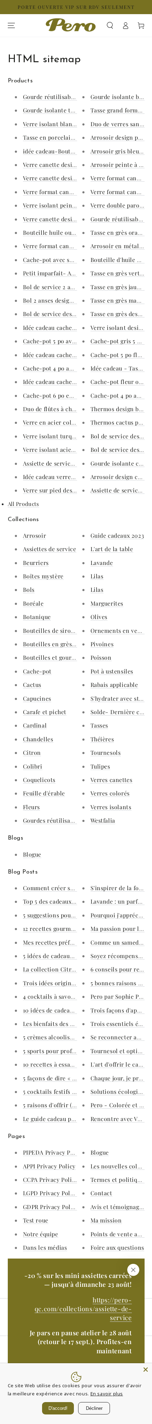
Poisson (101, 657)
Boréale (33, 603)
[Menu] (11, 25)
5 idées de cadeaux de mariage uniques (75, 955)
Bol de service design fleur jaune (67, 313)
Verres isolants (110, 807)
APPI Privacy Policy (49, 1166)
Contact (101, 1193)
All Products (23, 503)
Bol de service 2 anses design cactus (72, 287)
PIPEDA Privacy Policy (53, 1152)
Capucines (37, 698)
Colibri (32, 766)
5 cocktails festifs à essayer (60, 1091)
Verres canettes (111, 779)
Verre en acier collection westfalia (70, 422)
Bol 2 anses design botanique (63, 300)
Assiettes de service (49, 549)
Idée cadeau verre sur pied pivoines (71, 476)
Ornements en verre (118, 630)
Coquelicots (39, 779)
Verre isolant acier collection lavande (75, 449)
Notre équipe (40, 1234)
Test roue (35, 1220)
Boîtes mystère (43, 576)
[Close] (145, 1369)
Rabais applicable (114, 684)
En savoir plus (106, 1393)
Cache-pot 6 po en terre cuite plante (73, 395)
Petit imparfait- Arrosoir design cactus (76, 273)
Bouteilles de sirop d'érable (60, 630)
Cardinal (35, 725)
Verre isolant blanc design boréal (68, 124)
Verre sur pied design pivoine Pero (70, 490)
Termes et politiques (118, 1179)
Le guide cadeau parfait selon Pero (70, 1118)
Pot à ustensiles (112, 671)
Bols (29, 589)
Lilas (97, 576)
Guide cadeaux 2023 (117, 535)
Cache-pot (37, 671)
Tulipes (100, 766)
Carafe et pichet (45, 712)
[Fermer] (133, 1270)
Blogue (32, 854)
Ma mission (106, 1220)
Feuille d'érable (44, 793)
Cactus (32, 684)
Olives (99, 616)
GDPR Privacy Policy (51, 1206)
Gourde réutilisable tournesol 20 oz (72, 96)
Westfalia (102, 820)
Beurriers (36, 562)
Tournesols (105, 752)
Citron (32, 752)
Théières (102, 739)
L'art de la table (111, 549)
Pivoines (102, 644)
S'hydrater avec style (118, 698)
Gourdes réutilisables (52, 820)
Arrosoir (34, 535)
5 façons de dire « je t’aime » (61, 1078)
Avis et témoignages (117, 1206)
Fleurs (31, 807)
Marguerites (107, 603)
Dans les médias (45, 1247)
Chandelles (38, 739)
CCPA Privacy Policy (50, 1179)
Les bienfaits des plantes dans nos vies (76, 1023)
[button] (110, 25)
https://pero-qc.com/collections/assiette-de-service (83, 1309)
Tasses (99, 725)
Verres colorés (110, 793)
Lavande (101, 562)
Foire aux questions (117, 1247)
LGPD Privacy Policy (50, 1193)
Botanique (37, 616)
